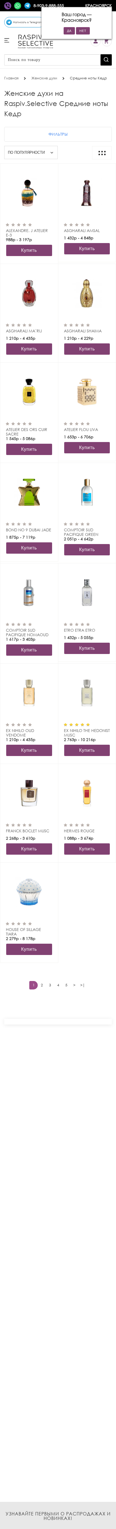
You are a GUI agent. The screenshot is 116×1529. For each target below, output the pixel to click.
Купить (29, 250)
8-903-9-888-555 (49, 5)
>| (82, 985)
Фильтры (58, 134)
